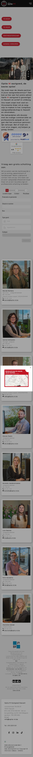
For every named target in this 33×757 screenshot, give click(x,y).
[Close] (30, 368)
